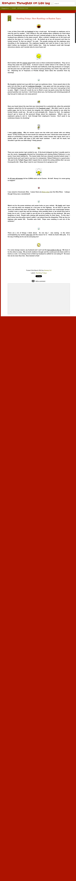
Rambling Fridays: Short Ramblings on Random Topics (39, 18)
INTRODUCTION (22, 8)
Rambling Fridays (41, 273)
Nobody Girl (47, 270)
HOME (14, 8)
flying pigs (45, 192)
